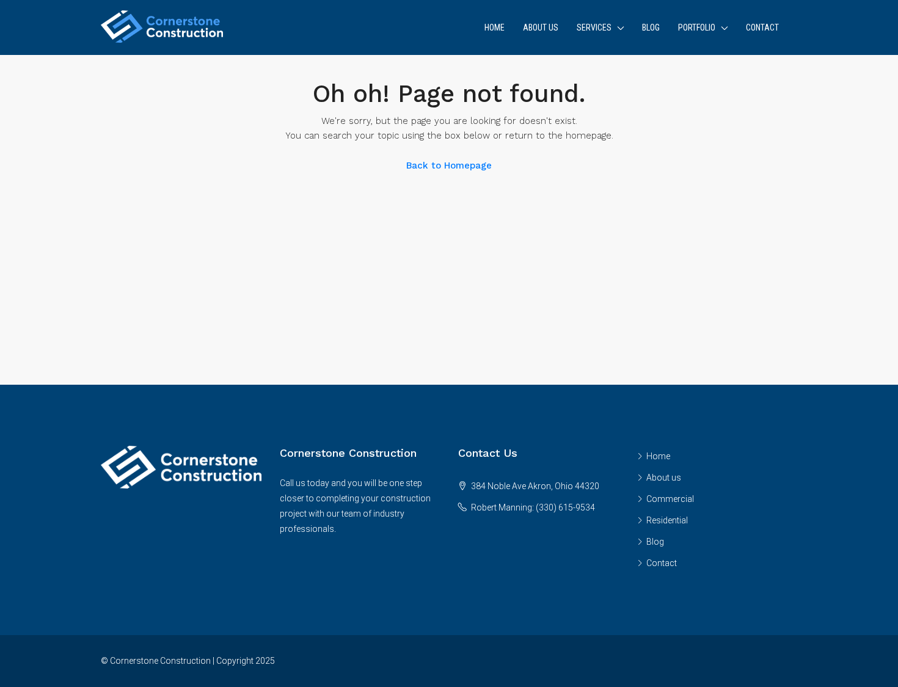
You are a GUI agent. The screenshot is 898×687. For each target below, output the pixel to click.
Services (594, 27)
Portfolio (696, 27)
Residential (667, 520)
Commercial (670, 499)
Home (494, 27)
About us (540, 27)
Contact (762, 27)
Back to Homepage (449, 165)
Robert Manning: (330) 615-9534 (533, 507)
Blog (651, 27)
